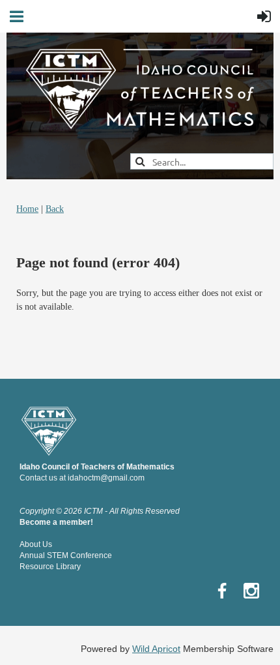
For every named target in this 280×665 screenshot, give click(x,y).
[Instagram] (251, 591)
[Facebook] (222, 591)
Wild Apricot (156, 648)
